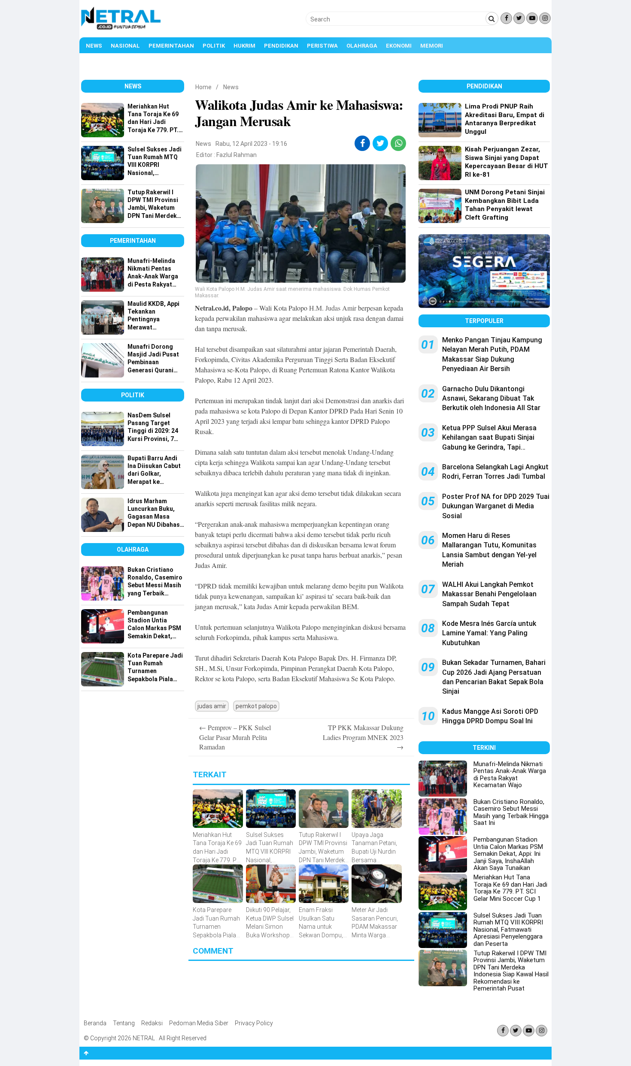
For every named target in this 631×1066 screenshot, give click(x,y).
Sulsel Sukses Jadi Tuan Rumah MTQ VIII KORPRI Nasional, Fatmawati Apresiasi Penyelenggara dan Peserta (508, 930)
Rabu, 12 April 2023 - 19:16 (251, 143)
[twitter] (380, 143)
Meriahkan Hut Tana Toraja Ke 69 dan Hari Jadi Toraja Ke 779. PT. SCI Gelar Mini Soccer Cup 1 (510, 888)
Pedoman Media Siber (198, 1023)
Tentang (124, 1023)
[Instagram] (545, 18)
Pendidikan (281, 45)
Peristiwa (322, 45)
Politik (214, 45)
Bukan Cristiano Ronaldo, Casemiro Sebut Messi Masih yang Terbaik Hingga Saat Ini (511, 812)
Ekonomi (399, 45)
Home (203, 87)
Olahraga (361, 45)
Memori (431, 45)
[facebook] (362, 143)
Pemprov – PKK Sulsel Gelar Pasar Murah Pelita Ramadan (235, 737)
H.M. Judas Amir (332, 307)
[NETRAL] (121, 28)
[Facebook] (506, 18)
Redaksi (152, 1023)
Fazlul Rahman (236, 154)
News (94, 45)
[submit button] (491, 18)
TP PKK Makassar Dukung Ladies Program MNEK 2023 (363, 737)
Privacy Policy (254, 1023)
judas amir (211, 706)
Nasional (125, 45)
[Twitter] (519, 18)
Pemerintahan (171, 45)
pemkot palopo (256, 706)
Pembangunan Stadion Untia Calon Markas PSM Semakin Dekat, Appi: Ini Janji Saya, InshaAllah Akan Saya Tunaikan (508, 854)
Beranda (95, 1023)
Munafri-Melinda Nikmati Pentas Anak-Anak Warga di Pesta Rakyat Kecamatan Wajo (509, 774)
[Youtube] (532, 18)
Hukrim (244, 45)
